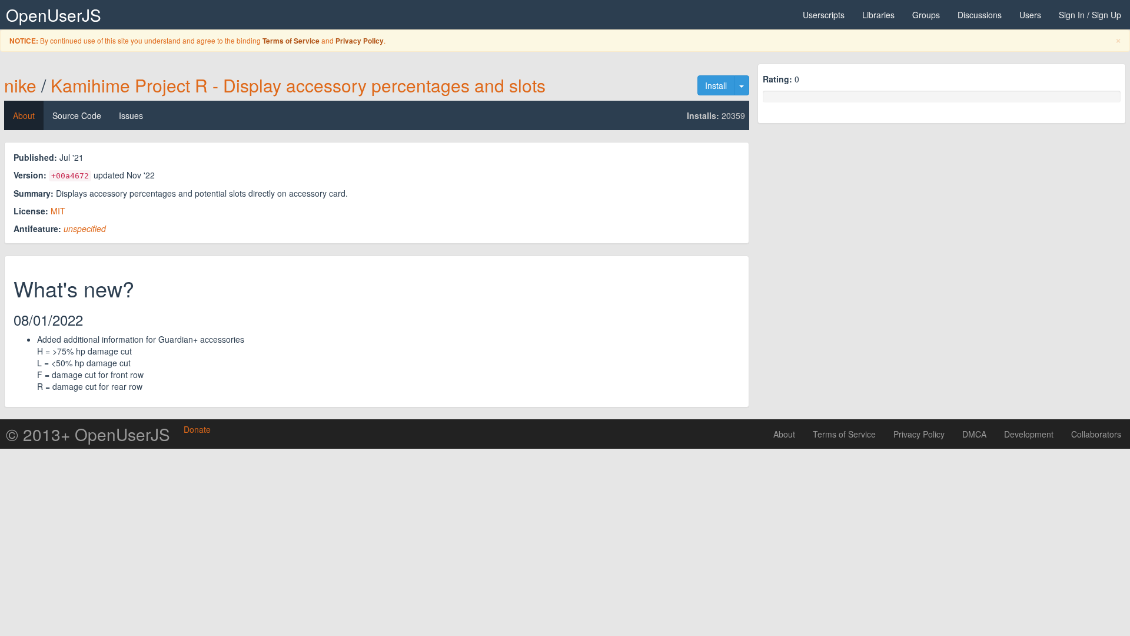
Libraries (878, 15)
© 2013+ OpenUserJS (88, 434)
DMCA (974, 434)
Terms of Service (291, 41)
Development (1028, 434)
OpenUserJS (53, 14)
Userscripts (824, 15)
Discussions (980, 15)
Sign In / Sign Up (1090, 15)
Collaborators (1096, 434)
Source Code (76, 115)
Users (1030, 15)
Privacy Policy (359, 41)
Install (716, 85)
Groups (926, 15)
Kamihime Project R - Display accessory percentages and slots (298, 85)
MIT (58, 211)
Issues (131, 115)
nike (20, 85)
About (24, 115)
